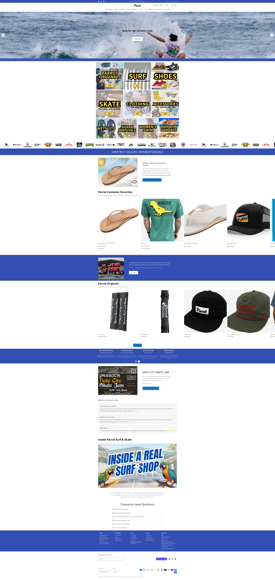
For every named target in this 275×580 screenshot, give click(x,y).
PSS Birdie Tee (144, 243)
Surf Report (133, 535)
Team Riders (118, 535)
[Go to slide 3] (138, 56)
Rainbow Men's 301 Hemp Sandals (191, 243)
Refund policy (119, 576)
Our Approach (149, 538)
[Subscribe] (122, 559)
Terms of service (133, 576)
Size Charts (164, 538)
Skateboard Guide (104, 538)
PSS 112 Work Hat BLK (232, 243)
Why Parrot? (149, 537)
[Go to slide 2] (136, 56)
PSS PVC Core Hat (188, 334)
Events (116, 537)
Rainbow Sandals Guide (167, 542)
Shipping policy (141, 576)
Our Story (133, 272)
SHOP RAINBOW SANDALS (137, 37)
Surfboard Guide (103, 535)
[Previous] (136, 361)
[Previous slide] (3, 35)
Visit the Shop (134, 538)
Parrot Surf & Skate (104, 576)
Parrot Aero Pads (101, 334)
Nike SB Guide (165, 547)
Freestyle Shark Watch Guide (168, 543)
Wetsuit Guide (103, 537)
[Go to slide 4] (139, 56)
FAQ (162, 535)
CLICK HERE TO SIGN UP (151, 388)
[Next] (139, 361)
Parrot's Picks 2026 (104, 543)
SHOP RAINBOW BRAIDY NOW (152, 180)
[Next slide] (272, 35)
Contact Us (168, 1)
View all (137, 345)
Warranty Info (165, 540)
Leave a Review (174, 1)
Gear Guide (102, 540)
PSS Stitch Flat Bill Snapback (233, 334)
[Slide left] (134, 253)
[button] (99, 5)
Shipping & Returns (166, 537)
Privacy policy (126, 576)
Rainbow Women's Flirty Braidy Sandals (106, 243)
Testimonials (118, 540)
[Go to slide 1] (135, 56)
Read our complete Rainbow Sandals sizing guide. (158, 175)
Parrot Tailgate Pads (145, 334)
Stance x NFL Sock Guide (167, 548)
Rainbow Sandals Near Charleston (136, 542)
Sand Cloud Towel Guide (167, 545)
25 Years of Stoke (150, 540)
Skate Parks (133, 537)
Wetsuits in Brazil (104, 542)
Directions (133, 540)
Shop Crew (117, 538)
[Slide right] (140, 253)
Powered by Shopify (112, 576)
